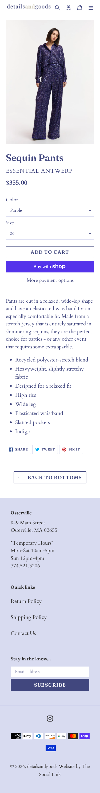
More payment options (50, 280)
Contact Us (23, 633)
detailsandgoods (42, 766)
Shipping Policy (29, 617)
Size (10, 223)
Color (12, 200)
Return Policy (26, 601)
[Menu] (91, 7)
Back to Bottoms (54, 477)
